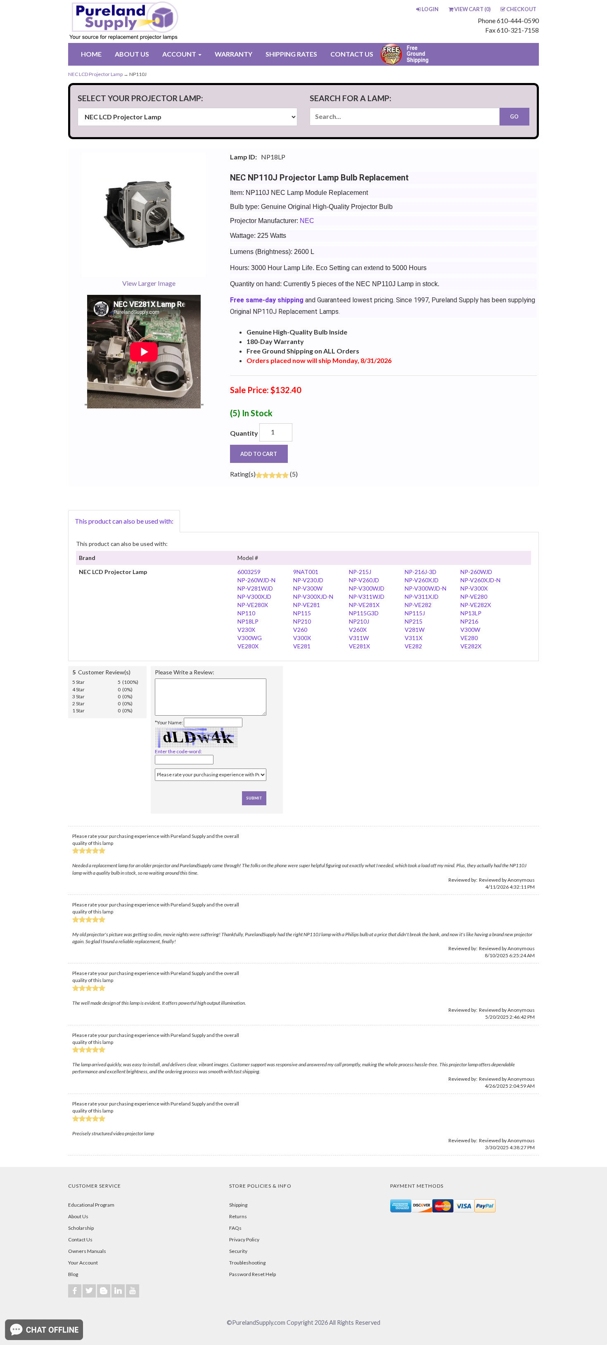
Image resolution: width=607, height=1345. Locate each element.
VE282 (413, 646)
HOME (91, 54)
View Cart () (472, 9)
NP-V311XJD (422, 596)
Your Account (83, 1263)
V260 (300, 629)
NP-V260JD (364, 580)
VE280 (469, 637)
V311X (413, 637)
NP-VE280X (252, 604)
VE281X (359, 646)
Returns (238, 1216)
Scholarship (81, 1228)
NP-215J (360, 571)
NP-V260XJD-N (480, 580)
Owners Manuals (87, 1251)
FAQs (235, 1228)
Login (430, 9)
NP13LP (470, 613)
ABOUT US (132, 54)
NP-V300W (307, 588)
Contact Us (80, 1239)
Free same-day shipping (267, 300)
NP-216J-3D (420, 571)
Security (238, 1251)
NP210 (302, 621)
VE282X (470, 646)
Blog (73, 1274)
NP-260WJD (476, 571)
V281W (414, 629)
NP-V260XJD (422, 580)
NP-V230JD (308, 580)
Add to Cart (258, 454)
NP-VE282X (475, 604)
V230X (246, 629)
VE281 (302, 646)
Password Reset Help (252, 1274)
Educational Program (91, 1205)
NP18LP (247, 621)
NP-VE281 (306, 604)
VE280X (247, 646)
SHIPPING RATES (291, 54)
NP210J (359, 621)
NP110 (246, 613)
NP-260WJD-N (256, 580)
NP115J (415, 613)
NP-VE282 (418, 604)
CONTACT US (351, 54)
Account (179, 54)
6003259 (249, 571)
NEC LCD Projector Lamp (95, 74)
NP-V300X (474, 588)
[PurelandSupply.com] (162, 21)
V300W (470, 629)
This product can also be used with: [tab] (124, 521)
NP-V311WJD (366, 596)
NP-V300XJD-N (313, 596)
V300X (302, 637)
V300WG (249, 637)
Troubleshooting (247, 1263)
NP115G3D (364, 613)
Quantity (244, 433)
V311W (359, 637)
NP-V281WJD (255, 588)
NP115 (302, 613)
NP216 (469, 621)
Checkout (521, 9)
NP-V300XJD (254, 596)
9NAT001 (305, 571)
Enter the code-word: (178, 751)
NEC (307, 220)
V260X (358, 629)
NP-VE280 (473, 596)
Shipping (238, 1205)
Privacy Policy (244, 1239)
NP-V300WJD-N (425, 588)
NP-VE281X (364, 604)
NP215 (413, 621)
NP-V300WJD (366, 588)
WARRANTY (233, 54)
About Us (78, 1216)
